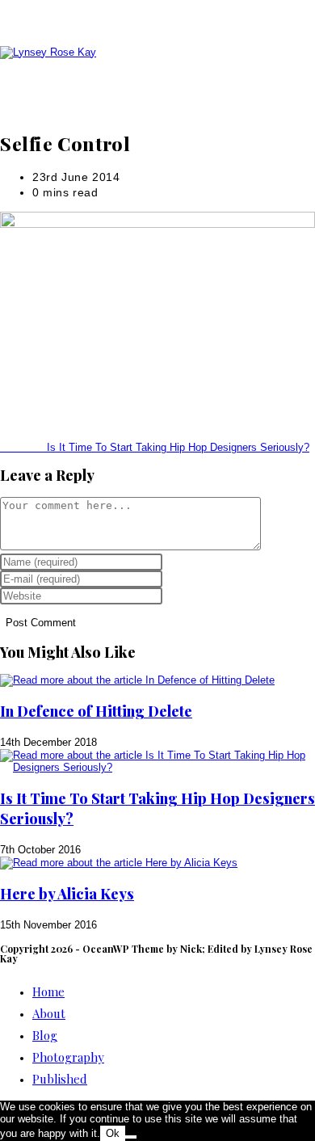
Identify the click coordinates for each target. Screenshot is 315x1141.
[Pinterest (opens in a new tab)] (166, 18)
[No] (130, 1137)
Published (59, 1079)
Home (48, 991)
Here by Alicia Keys (67, 893)
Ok (113, 1133)
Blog (44, 1035)
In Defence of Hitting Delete (96, 711)
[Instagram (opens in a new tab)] (174, 18)
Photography (68, 1057)
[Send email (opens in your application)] (182, 18)
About (48, 1013)
